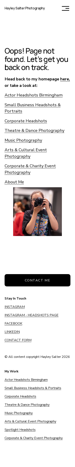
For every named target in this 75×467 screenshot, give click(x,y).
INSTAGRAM (15, 307)
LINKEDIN (12, 332)
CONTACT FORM (18, 340)
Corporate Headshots (26, 121)
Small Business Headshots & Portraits (33, 388)
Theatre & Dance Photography (34, 130)
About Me (14, 182)
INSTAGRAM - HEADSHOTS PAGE (32, 315)
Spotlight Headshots (20, 429)
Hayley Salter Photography (25, 8)
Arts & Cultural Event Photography (30, 421)
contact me (37, 280)
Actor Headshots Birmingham (34, 95)
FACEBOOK (13, 323)
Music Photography (23, 140)
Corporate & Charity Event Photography (34, 438)
